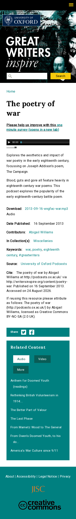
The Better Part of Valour (29, 410)
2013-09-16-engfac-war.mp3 (46, 209)
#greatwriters (29, 255)
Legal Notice (48, 476)
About (9, 476)
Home (10, 91)
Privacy (65, 476)
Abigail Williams (41, 232)
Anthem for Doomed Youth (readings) (30, 383)
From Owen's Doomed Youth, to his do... (36, 439)
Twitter (23, 332)
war (28, 249)
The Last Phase (22, 418)
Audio (21, 359)
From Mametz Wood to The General (36, 427)
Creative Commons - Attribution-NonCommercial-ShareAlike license (39, 505)
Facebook (31, 332)
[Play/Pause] (9, 142)
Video (42, 359)
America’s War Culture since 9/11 (34, 450)
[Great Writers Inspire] (21, 20)
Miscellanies (43, 241)
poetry (37, 249)
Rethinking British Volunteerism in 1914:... (34, 398)
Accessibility (26, 476)
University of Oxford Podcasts (44, 264)
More (21, 370)
